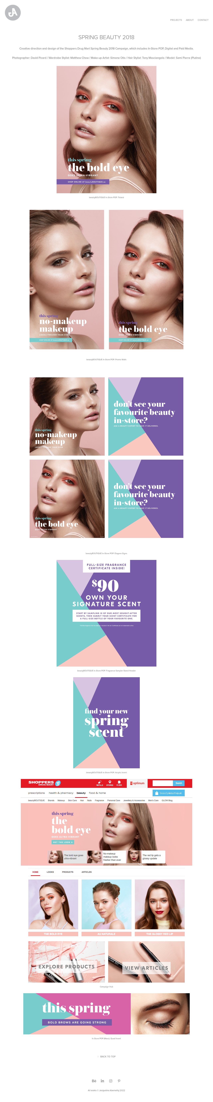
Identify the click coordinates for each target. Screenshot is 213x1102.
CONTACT (203, 20)
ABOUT (190, 20)
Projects (176, 20)
